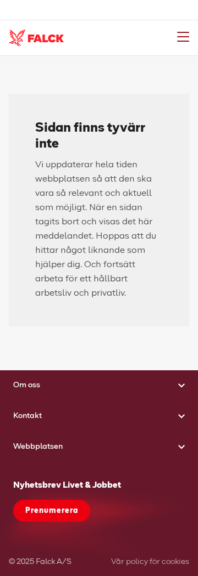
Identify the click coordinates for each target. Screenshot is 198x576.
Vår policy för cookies (150, 562)
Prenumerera (51, 511)
